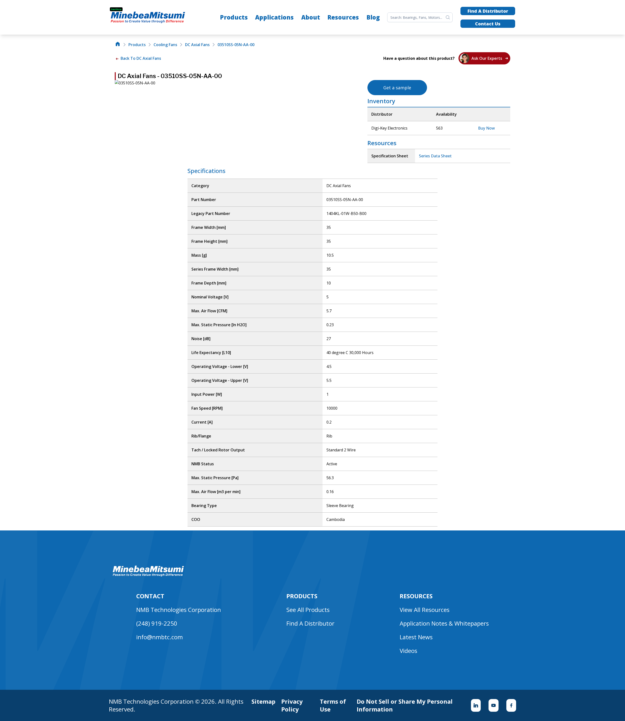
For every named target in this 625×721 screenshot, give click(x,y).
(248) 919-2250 (156, 623)
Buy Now (486, 128)
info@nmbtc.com (159, 637)
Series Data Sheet (435, 156)
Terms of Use (333, 705)
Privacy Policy (292, 705)
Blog (373, 17)
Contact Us (487, 24)
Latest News (416, 637)
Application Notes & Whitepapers (444, 623)
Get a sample (397, 88)
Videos (408, 651)
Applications (274, 17)
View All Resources (424, 610)
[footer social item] (476, 705)
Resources (343, 17)
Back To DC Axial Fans (140, 58)
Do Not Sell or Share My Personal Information (405, 705)
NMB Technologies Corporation (178, 610)
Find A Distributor (488, 11)
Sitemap (263, 701)
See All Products (308, 610)
